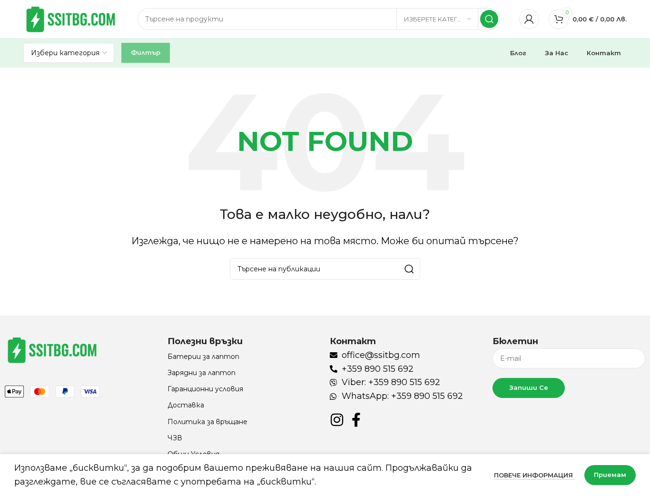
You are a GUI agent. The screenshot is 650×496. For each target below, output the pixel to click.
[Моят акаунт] (529, 19)
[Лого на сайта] (70, 18)
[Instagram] (337, 420)
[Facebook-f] (356, 420)
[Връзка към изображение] (52, 349)
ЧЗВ (174, 438)
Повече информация (534, 475)
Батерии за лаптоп (203, 356)
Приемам (610, 474)
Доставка (185, 405)
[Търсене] (489, 19)
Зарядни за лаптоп (201, 372)
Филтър (145, 52)
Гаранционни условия (205, 389)
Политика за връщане (207, 421)
